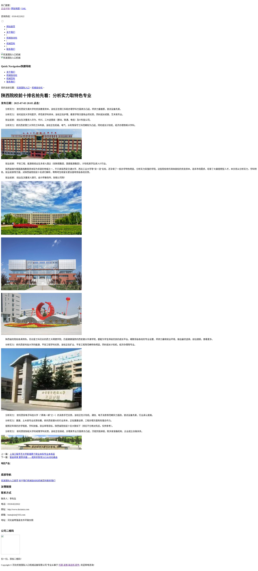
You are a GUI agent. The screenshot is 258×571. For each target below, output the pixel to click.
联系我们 (10, 49)
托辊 (61, 565)
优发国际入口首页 (9, 480)
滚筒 (65, 565)
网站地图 (15, 8)
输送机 (71, 565)
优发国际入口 (23, 88)
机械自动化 (11, 38)
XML (23, 8)
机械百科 (10, 43)
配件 (77, 565)
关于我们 (10, 32)
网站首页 (10, 26)
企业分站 (5, 8)
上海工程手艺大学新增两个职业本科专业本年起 (32, 454)
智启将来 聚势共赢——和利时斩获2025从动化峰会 (34, 457)
